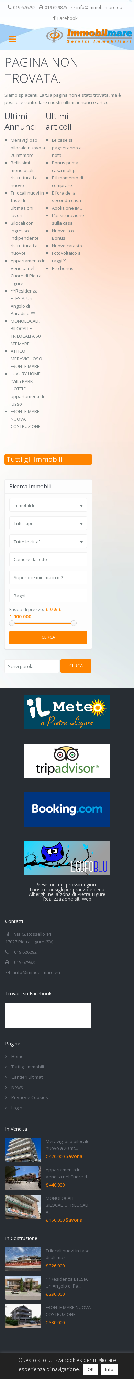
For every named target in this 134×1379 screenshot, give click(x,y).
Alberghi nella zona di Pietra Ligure (67, 894)
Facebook (67, 18)
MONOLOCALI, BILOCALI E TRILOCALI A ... (67, 1205)
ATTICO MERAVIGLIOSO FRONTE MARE (26, 358)
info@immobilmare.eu (99, 7)
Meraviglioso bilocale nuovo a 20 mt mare (28, 147)
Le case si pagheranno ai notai (67, 147)
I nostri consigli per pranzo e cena (67, 889)
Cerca (48, 637)
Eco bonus (63, 268)
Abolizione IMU (67, 208)
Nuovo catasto (67, 246)
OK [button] (91, 1369)
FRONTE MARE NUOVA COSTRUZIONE (26, 419)
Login (16, 1108)
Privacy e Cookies (29, 1097)
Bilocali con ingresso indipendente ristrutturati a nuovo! (25, 238)
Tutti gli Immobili (34, 459)
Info (109, 1369)
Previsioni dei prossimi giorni (67, 884)
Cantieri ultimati (27, 1077)
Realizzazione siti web (67, 899)
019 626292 (24, 7)
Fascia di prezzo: (26, 609)
